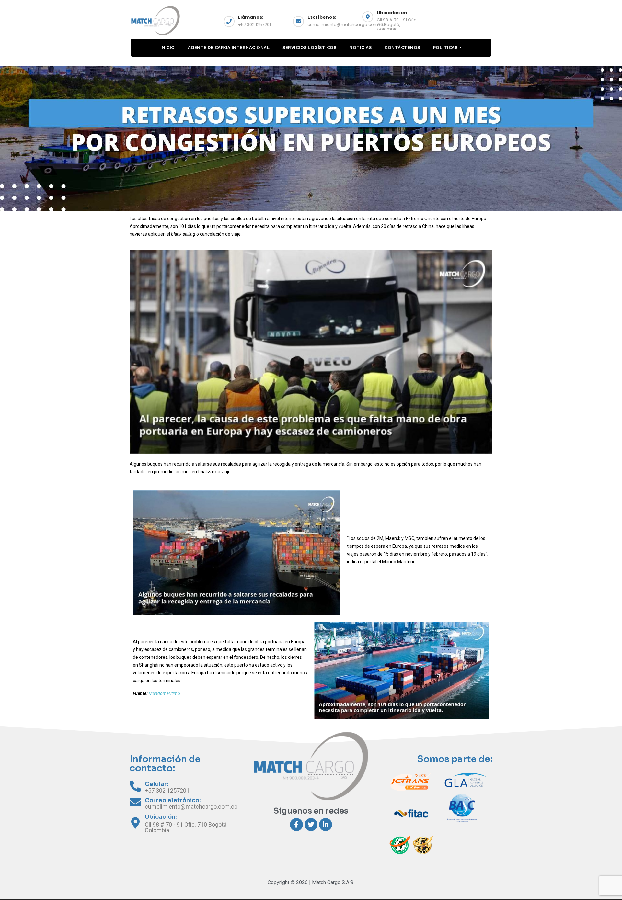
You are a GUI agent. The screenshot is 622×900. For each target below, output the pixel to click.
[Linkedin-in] (325, 824)
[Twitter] (311, 824)
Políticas (446, 47)
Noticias (360, 47)
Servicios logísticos (309, 47)
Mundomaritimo (164, 693)
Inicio (167, 47)
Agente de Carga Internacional (229, 47)
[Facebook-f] (296, 824)
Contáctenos (402, 47)
